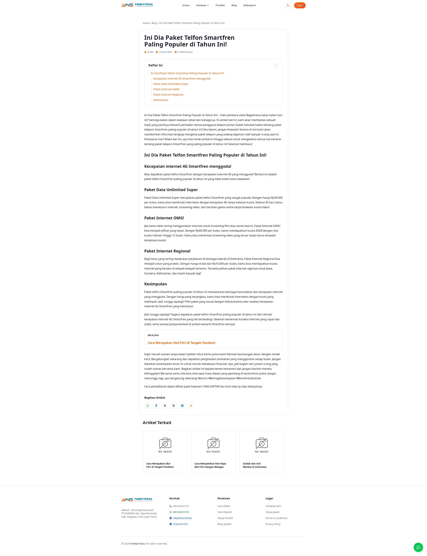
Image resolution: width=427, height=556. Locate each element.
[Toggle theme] (288, 5)
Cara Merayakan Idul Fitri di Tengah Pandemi (181, 343)
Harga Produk (225, 518)
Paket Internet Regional (168, 94)
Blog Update (224, 524)
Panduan (201, 5)
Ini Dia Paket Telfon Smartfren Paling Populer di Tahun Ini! (187, 73)
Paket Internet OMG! (166, 89)
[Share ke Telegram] (182, 405)
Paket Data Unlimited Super (170, 84)
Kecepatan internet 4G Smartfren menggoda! (182, 78)
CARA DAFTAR (211, 386)
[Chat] (418, 547)
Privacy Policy (273, 524)
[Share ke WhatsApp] (147, 405)
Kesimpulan (160, 100)
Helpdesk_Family (182, 518)
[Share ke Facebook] (156, 405)
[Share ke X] (165, 405)
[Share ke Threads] (173, 405)
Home (185, 5)
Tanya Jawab (272, 512)
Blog (234, 5)
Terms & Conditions (276, 518)
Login (300, 5)
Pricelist (220, 5)
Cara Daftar (224, 506)
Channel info (180, 524)
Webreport (249, 5)
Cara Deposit (225, 512)
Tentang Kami (273, 506)
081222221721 (181, 512)
